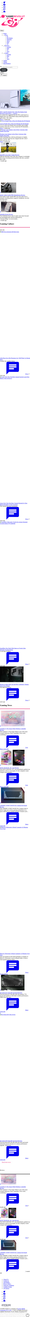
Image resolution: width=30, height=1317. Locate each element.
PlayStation (10, 38)
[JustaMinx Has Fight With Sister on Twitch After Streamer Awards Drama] (15, 523)
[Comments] (12, 374)
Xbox (8, 41)
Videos (5, 62)
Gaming (9, 47)
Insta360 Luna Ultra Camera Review (9, 155)
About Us (5, 1279)
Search (4, 70)
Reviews (7, 45)
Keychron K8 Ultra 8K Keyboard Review (11, 1141)
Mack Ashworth (4, 749)
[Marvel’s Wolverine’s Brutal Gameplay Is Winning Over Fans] (15, 829)
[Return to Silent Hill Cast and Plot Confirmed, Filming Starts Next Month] (12, 681)
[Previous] (1, 230)
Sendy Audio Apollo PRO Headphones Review (12, 195)
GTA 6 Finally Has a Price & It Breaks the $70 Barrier (14, 123)
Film (8, 42)
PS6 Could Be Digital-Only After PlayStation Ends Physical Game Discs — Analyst (13, 112)
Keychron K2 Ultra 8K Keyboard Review (11, 992)
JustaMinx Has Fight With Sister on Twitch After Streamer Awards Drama (13, 649)
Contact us (6, 1281)
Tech (8, 51)
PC (7, 36)
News (6, 35)
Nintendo (9, 39)
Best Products (7, 63)
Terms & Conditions (8, 1285)
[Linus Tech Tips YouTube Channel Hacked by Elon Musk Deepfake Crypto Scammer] (15, 378)
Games (5, 60)
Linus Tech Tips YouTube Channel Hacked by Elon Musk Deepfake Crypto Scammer (13, 503)
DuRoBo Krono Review (6, 214)
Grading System (7, 1287)
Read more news (6, 1162)
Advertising (6, 1282)
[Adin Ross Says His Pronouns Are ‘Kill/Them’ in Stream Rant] (15, 231)
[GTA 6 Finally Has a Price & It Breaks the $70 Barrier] (15, 121)
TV (7, 44)
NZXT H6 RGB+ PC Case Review (9, 768)
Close (2, 72)
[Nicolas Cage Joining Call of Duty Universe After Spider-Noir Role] (15, 131)
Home (5, 33)
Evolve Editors (4, 974)
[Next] (3, 230)
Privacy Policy (7, 1284)
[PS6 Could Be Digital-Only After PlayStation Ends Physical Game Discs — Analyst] (15, 109)
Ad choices (6, 1288)
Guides (6, 53)
